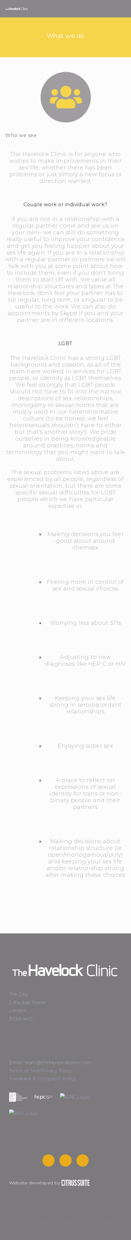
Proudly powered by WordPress (45, 1223)
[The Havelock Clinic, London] (17, 8)
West (109, 1223)
